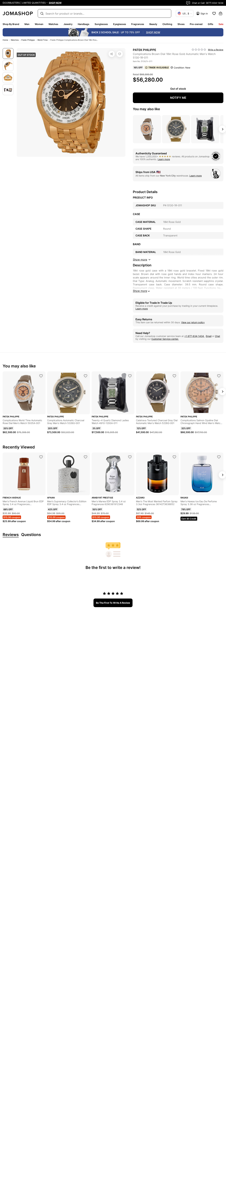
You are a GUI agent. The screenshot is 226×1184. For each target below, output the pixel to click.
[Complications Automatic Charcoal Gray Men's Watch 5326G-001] (85, 376)
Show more (140, 290)
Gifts (210, 24)
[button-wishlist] (214, 13)
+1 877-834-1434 (194, 336)
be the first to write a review (113, 602)
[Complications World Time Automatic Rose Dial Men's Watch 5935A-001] (41, 376)
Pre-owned (196, 24)
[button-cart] (221, 13)
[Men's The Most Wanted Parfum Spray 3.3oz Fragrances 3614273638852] (174, 457)
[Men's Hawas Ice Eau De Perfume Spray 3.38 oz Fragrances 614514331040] (219, 457)
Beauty (153, 24)
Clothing (167, 24)
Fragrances (137, 24)
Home (5, 40)
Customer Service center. (165, 338)
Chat (217, 336)
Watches (53, 24)
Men (26, 24)
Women (39, 24)
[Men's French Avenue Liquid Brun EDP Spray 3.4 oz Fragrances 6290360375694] (41, 457)
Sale (221, 24)
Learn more (164, 159)
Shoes (181, 24)
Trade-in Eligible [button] (158, 67)
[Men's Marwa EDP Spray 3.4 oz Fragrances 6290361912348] (130, 457)
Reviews (11, 535)
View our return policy (193, 322)
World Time (42, 40)
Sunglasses (101, 24)
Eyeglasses (119, 24)
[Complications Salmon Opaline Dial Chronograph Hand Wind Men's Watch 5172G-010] (219, 376)
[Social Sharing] (112, 54)
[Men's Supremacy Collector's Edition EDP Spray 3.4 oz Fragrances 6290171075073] (85, 457)
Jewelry (68, 24)
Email (208, 336)
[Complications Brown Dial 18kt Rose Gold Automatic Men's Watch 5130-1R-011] (119, 54)
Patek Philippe (28, 40)
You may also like (146, 109)
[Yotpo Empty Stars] (198, 49)
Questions (31, 535)
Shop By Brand (11, 24)
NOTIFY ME (178, 97)
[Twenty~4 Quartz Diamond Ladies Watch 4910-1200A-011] (130, 376)
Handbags (83, 24)
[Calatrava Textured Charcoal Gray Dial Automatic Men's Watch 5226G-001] (174, 376)
